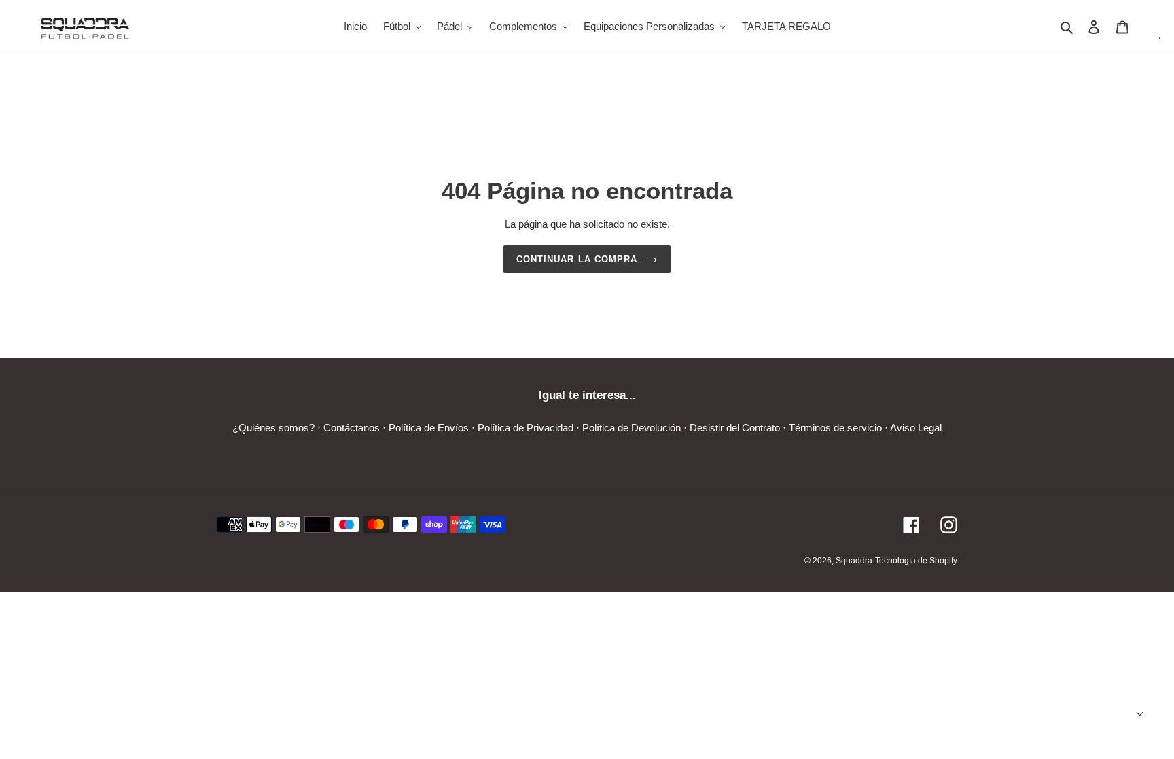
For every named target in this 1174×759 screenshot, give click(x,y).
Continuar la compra (576, 259)
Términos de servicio (835, 428)
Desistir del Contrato (735, 428)
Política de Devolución (631, 428)
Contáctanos (351, 428)
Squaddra (854, 560)
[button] (1111, 713)
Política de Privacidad (525, 428)
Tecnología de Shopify (916, 560)
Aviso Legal (916, 428)
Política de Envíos (429, 428)
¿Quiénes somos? (273, 428)
